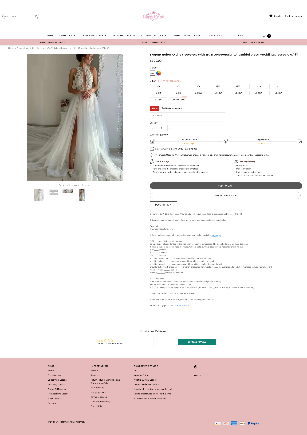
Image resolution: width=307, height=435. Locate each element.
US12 (278, 86)
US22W (258, 93)
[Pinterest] (195, 367)
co (216, 235)
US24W (278, 93)
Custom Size (178, 99)
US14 (158, 93)
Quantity (153, 123)
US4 (199, 86)
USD (196, 375)
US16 (178, 93)
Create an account (293, 16)
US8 (238, 86)
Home (11, 48)
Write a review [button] (197, 341)
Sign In (277, 16)
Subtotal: (154, 134)
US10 (258, 86)
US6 (218, 86)
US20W (238, 93)
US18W (218, 93)
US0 (159, 86)
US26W (158, 99)
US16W (198, 93)
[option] (52, 42)
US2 (178, 86)
